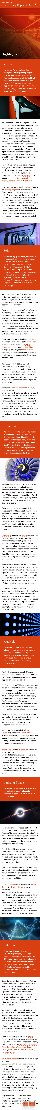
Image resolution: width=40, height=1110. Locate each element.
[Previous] (25, 1104)
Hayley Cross (31, 341)
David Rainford (24, 1044)
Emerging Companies (11, 189)
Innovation (15, 1058)
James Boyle (11, 1047)
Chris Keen (27, 175)
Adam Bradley (6, 535)
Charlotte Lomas (14, 180)
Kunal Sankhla (17, 178)
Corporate (24, 535)
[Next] (32, 1104)
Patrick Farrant (6, 1058)
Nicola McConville (8, 749)
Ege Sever (28, 180)
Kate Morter (30, 347)
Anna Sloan (21, 1047)
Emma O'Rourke (27, 349)
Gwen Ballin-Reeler (27, 1049)
